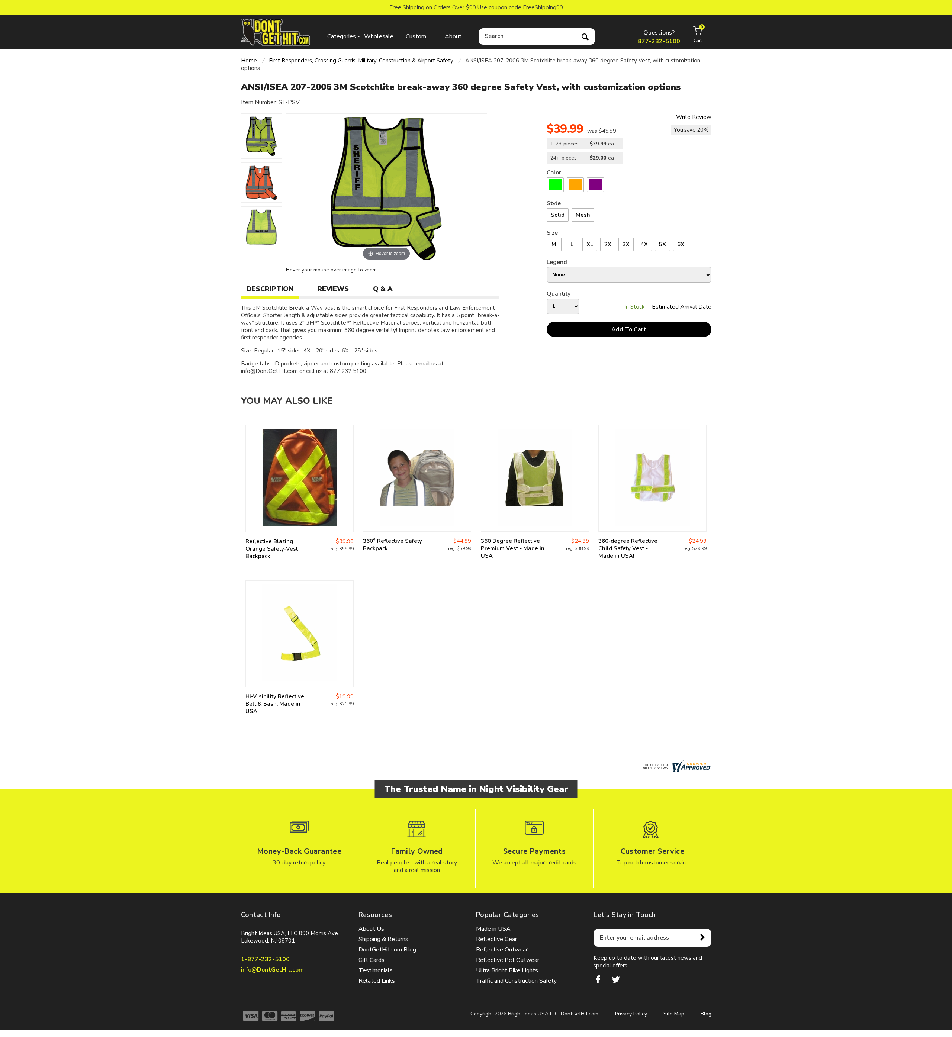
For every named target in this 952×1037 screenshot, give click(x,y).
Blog (706, 1013)
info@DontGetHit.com (272, 969)
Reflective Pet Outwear (507, 960)
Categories (341, 36)
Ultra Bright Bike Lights (507, 970)
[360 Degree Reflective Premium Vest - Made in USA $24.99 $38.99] (535, 478)
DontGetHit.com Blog (387, 949)
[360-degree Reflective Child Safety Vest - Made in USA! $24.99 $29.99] (652, 478)
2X (607, 244)
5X (662, 244)
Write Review (693, 117)
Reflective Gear (496, 939)
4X (644, 244)
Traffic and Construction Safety (516, 981)
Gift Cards (371, 960)
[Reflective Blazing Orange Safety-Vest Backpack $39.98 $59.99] (299, 478)
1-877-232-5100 (265, 959)
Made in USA (493, 929)
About (453, 36)
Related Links (376, 981)
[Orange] (575, 184)
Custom (416, 36)
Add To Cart (628, 329)
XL (589, 244)
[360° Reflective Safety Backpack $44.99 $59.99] (417, 478)
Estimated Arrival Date (681, 307)
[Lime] (555, 184)
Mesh (583, 215)
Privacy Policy (631, 1013)
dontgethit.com (276, 32)
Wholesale (378, 36)
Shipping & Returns (383, 939)
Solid (558, 215)
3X (626, 244)
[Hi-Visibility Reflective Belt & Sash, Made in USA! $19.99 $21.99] (299, 633)
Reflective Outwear (502, 949)
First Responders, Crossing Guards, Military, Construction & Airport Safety (361, 60)
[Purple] (595, 184)
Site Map (673, 1013)
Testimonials (375, 970)
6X (680, 244)
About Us (371, 929)
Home (249, 60)
